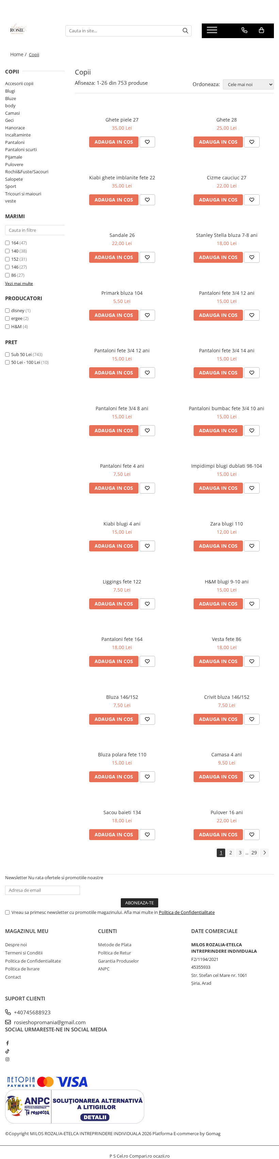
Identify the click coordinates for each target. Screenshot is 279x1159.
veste (10, 201)
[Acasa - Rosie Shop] (30, 31)
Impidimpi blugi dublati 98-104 (226, 466)
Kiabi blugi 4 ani (122, 523)
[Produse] (213, 32)
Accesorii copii (19, 83)
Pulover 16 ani (227, 812)
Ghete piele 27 (121, 119)
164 (15, 243)
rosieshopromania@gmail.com (49, 1022)
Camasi (12, 113)
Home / (19, 54)
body (10, 105)
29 (254, 852)
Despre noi (16, 944)
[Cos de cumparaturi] (261, 30)
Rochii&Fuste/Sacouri (26, 171)
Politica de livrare (22, 969)
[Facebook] (7, 1043)
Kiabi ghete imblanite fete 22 (122, 177)
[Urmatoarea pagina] (264, 853)
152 (15, 259)
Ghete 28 (226, 119)
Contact (13, 977)
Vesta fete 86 (226, 639)
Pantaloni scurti (21, 149)
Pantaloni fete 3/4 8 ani (122, 408)
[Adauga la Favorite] (147, 141)
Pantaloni (14, 142)
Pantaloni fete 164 (122, 639)
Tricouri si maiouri (23, 194)
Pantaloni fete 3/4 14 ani (227, 350)
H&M (16, 326)
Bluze (10, 98)
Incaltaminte (18, 135)
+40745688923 (32, 1012)
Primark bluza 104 (122, 293)
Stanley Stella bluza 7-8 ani (227, 235)
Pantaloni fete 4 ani (122, 466)
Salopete (14, 179)
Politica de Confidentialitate (187, 912)
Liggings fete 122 (122, 581)
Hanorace (15, 128)
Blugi (10, 91)
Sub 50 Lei (21, 354)
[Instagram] (7, 1059)
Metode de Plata (114, 944)
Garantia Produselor (118, 961)
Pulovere (14, 164)
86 (14, 275)
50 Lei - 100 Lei (25, 362)
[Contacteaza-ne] (244, 30)
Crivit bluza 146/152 (226, 697)
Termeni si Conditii (24, 953)
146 (15, 267)
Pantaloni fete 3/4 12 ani (227, 293)
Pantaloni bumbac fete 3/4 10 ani (226, 408)
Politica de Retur (114, 953)
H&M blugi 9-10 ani (227, 581)
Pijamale (13, 157)
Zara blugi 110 (226, 523)
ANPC (104, 969)
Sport (10, 186)
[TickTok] (7, 1051)
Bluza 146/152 (122, 697)
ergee (16, 318)
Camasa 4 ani (226, 754)
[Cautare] (185, 30)
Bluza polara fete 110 (122, 754)
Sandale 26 (122, 235)
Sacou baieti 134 (122, 812)
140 (15, 251)
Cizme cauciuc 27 (226, 177)
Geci (9, 120)
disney (17, 310)
